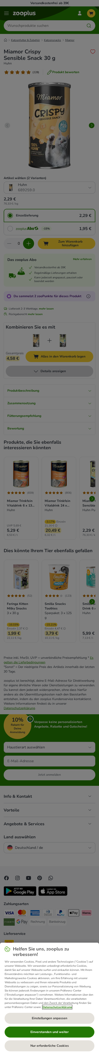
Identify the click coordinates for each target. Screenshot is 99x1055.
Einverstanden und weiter (49, 1032)
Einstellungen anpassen (49, 1018)
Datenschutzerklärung (57, 1007)
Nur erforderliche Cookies (49, 1046)
